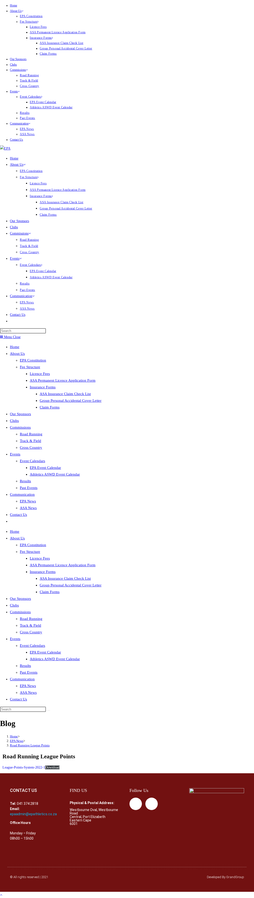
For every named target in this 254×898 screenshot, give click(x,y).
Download (52, 767)
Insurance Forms (41, 38)
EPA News (27, 129)
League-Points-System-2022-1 (23, 767)
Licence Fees (38, 27)
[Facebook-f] (135, 804)
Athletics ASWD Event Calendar (51, 107)
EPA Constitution (31, 16)
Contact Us (16, 139)
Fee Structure (28, 21)
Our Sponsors (18, 59)
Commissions (18, 70)
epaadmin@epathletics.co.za (33, 814)
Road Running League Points (30, 745)
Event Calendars (30, 96)
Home (13, 5)
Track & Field (29, 80)
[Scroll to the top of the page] (1, 895)
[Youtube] (151, 804)
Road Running (29, 75)
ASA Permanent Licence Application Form (58, 32)
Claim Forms (48, 53)
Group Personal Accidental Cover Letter (66, 48)
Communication (19, 123)
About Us (16, 11)
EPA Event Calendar (43, 102)
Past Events (27, 118)
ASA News (27, 134)
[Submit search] (48, 710)
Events (14, 91)
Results (25, 113)
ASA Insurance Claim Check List (61, 43)
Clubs (13, 64)
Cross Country (29, 86)
